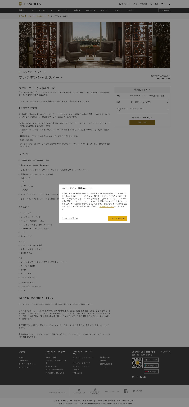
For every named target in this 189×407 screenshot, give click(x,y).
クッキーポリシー (107, 206)
